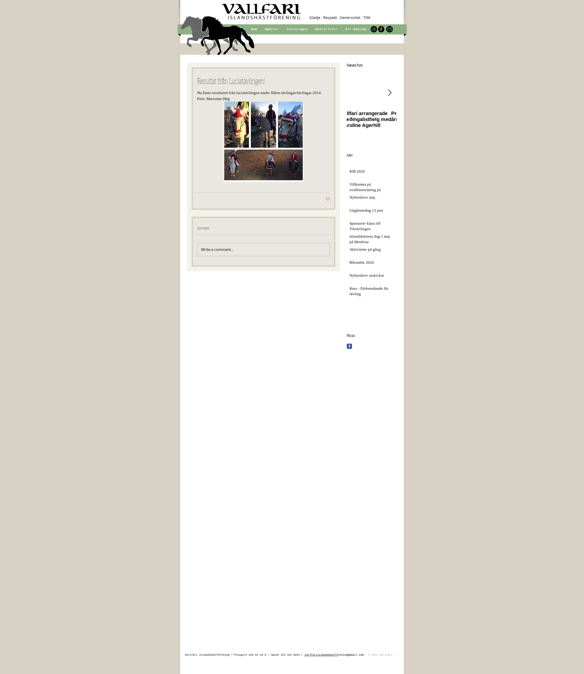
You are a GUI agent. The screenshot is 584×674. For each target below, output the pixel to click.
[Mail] (389, 29)
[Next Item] (390, 92)
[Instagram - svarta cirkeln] (374, 29)
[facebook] (381, 29)
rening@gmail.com (351, 655)
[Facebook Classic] (349, 346)
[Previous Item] (354, 92)
